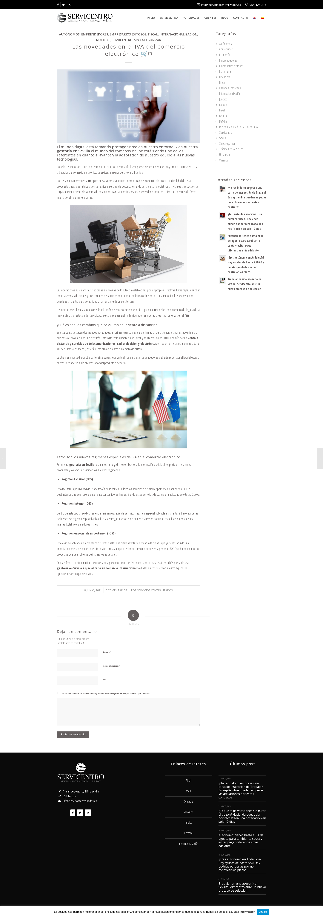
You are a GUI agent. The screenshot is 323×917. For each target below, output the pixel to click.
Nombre (107, 652)
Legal (222, 110)
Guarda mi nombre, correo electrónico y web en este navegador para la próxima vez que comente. (106, 693)
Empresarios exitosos (128, 34)
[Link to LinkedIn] (69, 4)
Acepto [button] (263, 911)
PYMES (223, 121)
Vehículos (188, 812)
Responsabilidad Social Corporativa (239, 127)
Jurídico (223, 99)
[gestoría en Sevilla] (128, 106)
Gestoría (188, 833)
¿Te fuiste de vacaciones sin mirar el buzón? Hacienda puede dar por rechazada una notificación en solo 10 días (242, 816)
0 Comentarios (116, 590)
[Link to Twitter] (63, 4)
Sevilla (222, 138)
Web (105, 679)
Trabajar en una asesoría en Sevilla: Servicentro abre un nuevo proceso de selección (245, 284)
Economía (224, 54)
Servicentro (122, 40)
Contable (188, 801)
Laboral (223, 104)
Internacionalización (178, 34)
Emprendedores (94, 34)
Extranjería (225, 71)
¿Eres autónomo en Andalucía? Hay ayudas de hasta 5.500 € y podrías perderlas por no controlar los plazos (240, 864)
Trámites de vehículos (231, 149)
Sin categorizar (147, 40)
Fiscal (153, 34)
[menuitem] (219, 5)
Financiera (224, 77)
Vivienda (223, 160)
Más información (244, 911)
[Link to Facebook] (58, 4)
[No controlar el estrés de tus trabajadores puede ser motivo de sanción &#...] (3, 458)
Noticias (103, 40)
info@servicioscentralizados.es (221, 5)
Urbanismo (225, 154)
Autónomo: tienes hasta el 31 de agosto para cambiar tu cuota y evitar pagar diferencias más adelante (241, 840)
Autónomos (69, 34)
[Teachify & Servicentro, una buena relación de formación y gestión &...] (320, 458)
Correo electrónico (111, 665)
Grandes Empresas (230, 88)
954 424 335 (258, 5)
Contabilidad (226, 49)
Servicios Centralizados (155, 590)
